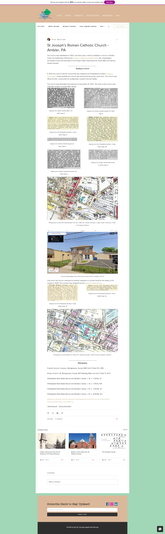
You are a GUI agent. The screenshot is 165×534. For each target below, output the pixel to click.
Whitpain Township (69, 26)
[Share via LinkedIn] (57, 413)
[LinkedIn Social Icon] (115, 504)
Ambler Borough (53, 26)
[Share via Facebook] (48, 413)
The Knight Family (108, 452)
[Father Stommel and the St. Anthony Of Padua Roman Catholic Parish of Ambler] (51, 441)
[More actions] (117, 39)
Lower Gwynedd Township (88, 26)
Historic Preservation (65, 406)
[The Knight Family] (113, 441)
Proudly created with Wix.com (88, 527)
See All (125, 429)
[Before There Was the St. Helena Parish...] (82, 441)
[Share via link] (62, 413)
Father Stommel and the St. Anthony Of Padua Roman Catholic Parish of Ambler (50, 453)
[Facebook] (107, 504)
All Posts (41, 26)
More (101, 26)
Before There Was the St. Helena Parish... (80, 453)
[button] (109, 26)
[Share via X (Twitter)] (53, 413)
